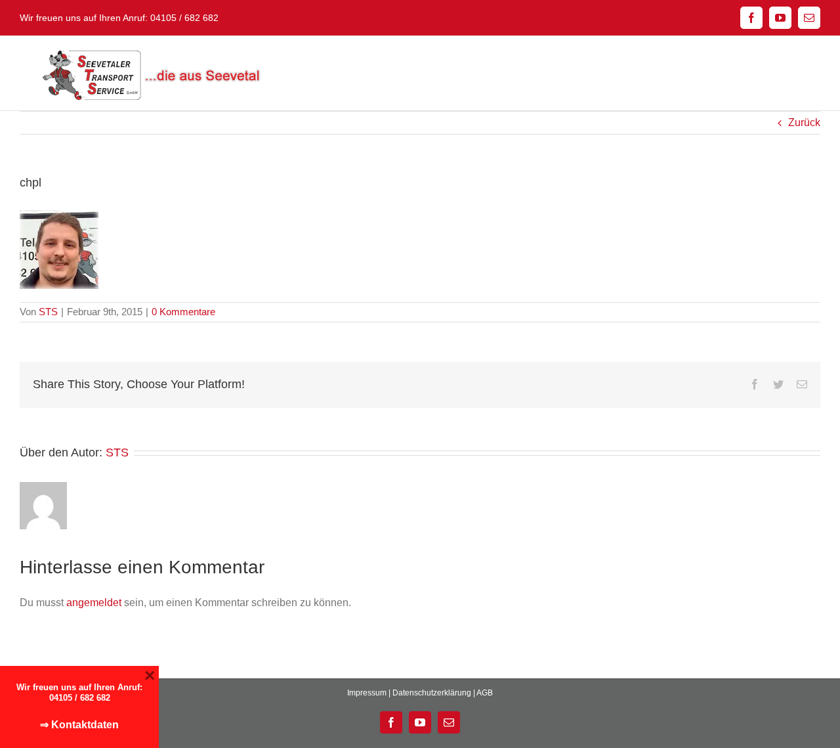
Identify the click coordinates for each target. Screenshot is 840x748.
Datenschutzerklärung (431, 692)
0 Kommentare (183, 311)
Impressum (367, 692)
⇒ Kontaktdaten (79, 724)
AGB (484, 692)
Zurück (804, 122)
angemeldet (93, 602)
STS (48, 311)
